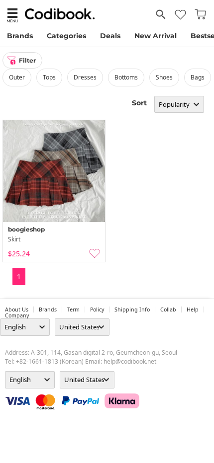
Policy (97, 309)
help (193, 309)
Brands (20, 35)
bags (198, 77)
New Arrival (155, 35)
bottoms (126, 77)
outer (17, 77)
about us (16, 309)
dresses (85, 77)
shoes (164, 77)
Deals (110, 35)
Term (73, 309)
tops (49, 77)
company (17, 315)
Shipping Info (132, 309)
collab (168, 309)
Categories (66, 35)
